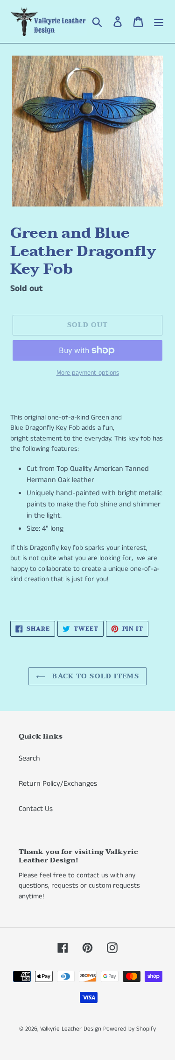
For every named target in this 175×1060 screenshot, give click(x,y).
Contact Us (36, 809)
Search (29, 758)
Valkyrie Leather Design (70, 1028)
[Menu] (158, 21)
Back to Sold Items (94, 676)
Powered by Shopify (129, 1028)
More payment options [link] (87, 372)
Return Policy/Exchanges (58, 783)
